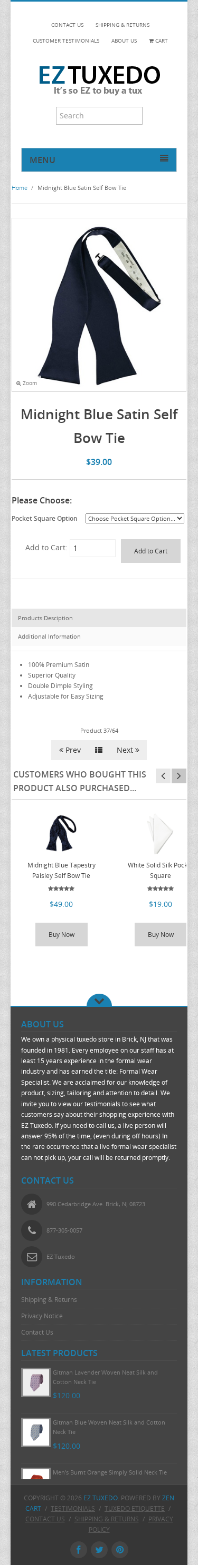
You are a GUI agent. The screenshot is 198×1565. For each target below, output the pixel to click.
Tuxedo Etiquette (135, 1508)
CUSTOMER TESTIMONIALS (66, 40)
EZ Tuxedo (100, 1497)
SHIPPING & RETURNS (122, 25)
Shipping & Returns (49, 1299)
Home (19, 187)
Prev (72, 750)
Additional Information (49, 636)
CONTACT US (67, 25)
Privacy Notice (42, 1315)
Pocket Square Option (45, 518)
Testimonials (73, 1508)
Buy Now (61, 934)
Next (126, 750)
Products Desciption (45, 618)
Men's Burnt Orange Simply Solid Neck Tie (110, 1472)
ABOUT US (124, 40)
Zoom (29, 383)
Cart (161, 40)
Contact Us (37, 1332)
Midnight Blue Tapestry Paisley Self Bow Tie (61, 870)
